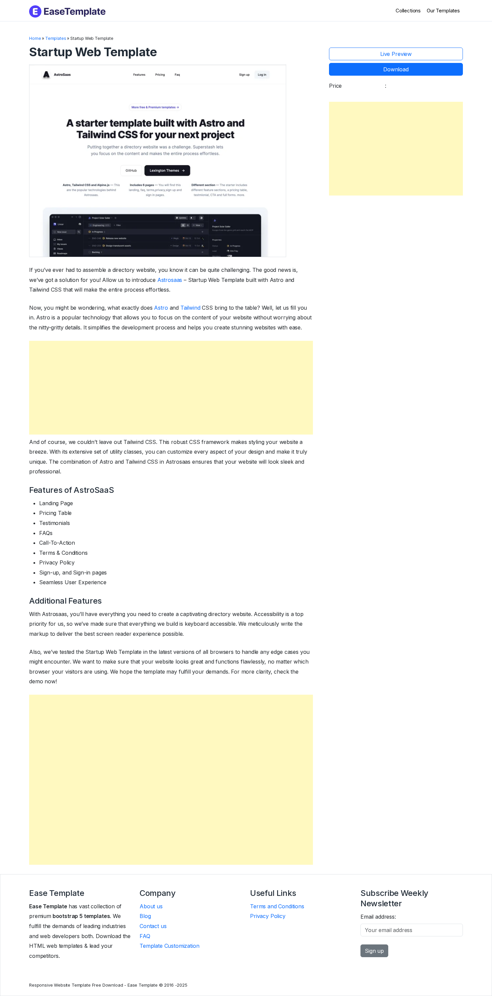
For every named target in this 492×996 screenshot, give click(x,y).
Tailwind (190, 307)
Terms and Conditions (277, 906)
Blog (145, 916)
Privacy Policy (267, 916)
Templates (55, 38)
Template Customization (169, 945)
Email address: (378, 916)
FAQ (145, 936)
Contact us (153, 926)
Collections (408, 10)
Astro (161, 307)
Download (396, 69)
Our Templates (443, 10)
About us (151, 906)
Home (35, 38)
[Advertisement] (171, 388)
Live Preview (396, 54)
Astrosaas (169, 280)
